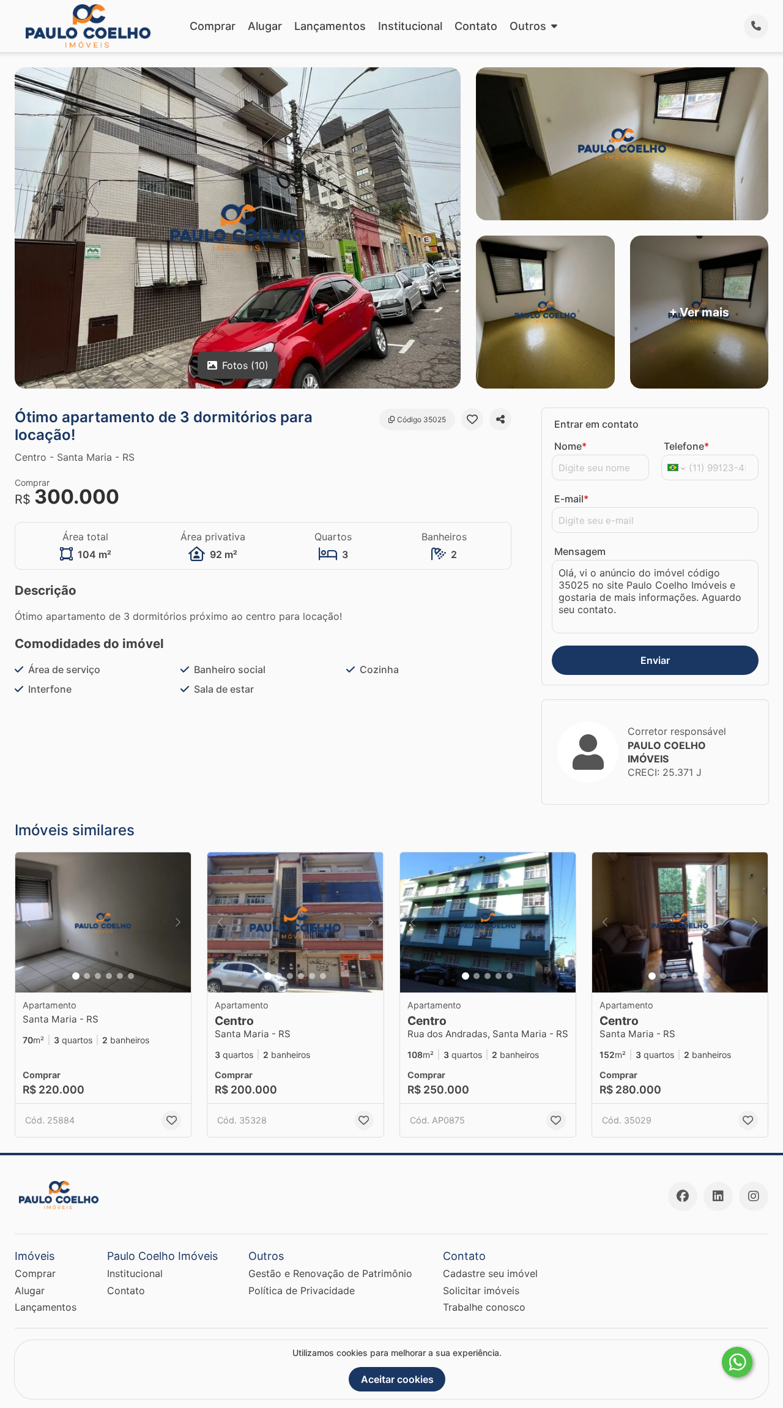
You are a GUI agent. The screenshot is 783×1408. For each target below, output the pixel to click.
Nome (570, 446)
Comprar (213, 26)
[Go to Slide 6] (131, 976)
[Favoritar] (472, 419)
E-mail (571, 499)
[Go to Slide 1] (76, 976)
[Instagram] (753, 1196)
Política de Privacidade (301, 1290)
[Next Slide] (178, 922)
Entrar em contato (596, 424)
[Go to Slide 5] (120, 976)
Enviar (655, 660)
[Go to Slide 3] (98, 976)
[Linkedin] (718, 1196)
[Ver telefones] (756, 26)
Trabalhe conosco (484, 1307)
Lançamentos (330, 26)
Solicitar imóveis (481, 1290)
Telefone (686, 446)
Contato (476, 26)
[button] (103, 922)
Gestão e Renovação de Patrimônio (330, 1273)
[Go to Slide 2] (87, 976)
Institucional (410, 26)
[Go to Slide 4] (109, 976)
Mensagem (580, 551)
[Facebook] (682, 1196)
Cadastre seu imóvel (490, 1273)
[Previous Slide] (28, 922)
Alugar (265, 26)
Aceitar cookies (397, 1379)
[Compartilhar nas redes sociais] (500, 419)
